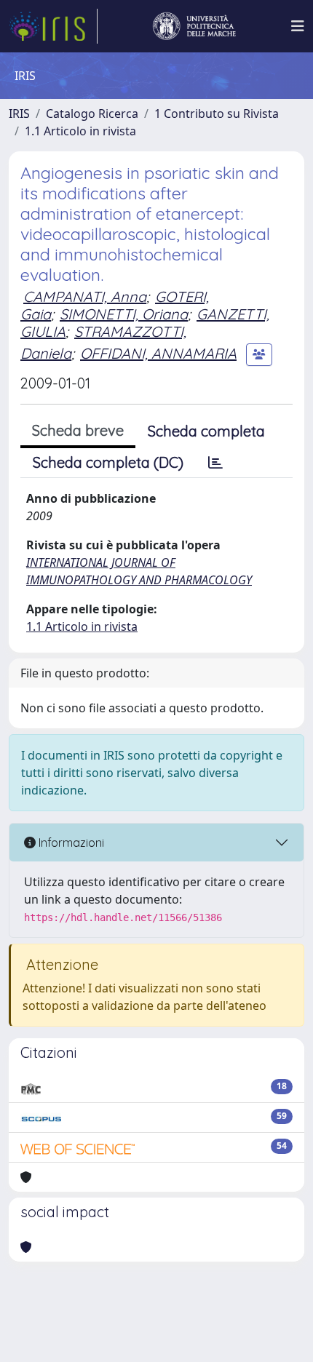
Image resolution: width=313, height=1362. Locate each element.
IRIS (19, 113)
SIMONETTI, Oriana (124, 314)
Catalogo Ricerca (92, 113)
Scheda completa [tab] (206, 431)
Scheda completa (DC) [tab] (108, 462)
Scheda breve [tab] (78, 430)
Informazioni (70, 842)
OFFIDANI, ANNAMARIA (158, 353)
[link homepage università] (194, 26)
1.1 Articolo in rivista (80, 131)
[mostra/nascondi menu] (297, 26)
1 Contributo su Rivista (216, 113)
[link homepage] (53, 26)
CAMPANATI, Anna (84, 296)
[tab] (215, 462)
